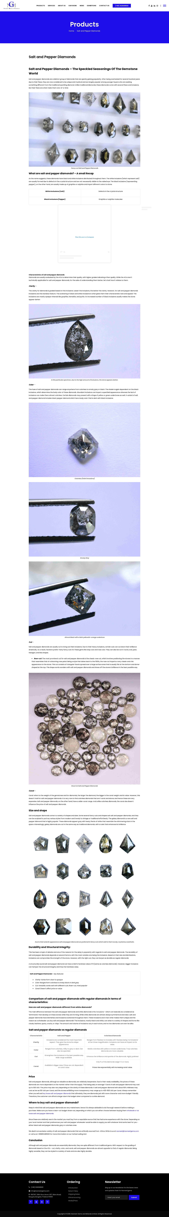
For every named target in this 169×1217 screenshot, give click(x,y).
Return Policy (73, 1191)
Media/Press (73, 1201)
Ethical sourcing (74, 1197)
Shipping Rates (74, 1194)
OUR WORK (72, 6)
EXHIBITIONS (91, 6)
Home (71, 31)
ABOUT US (62, 6)
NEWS (82, 6)
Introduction (73, 1188)
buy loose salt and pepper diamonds (57, 1093)
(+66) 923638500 (121, 6)
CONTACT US (104, 6)
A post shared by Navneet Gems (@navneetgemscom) (84, 266)
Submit (134, 1197)
